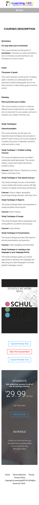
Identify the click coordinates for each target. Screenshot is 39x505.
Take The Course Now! (19, 352)
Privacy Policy (19, 478)
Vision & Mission (19, 475)
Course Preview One (19, 344)
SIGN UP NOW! (19, 414)
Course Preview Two (19, 359)
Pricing (31, 475)
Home (7, 475)
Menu (20, 10)
